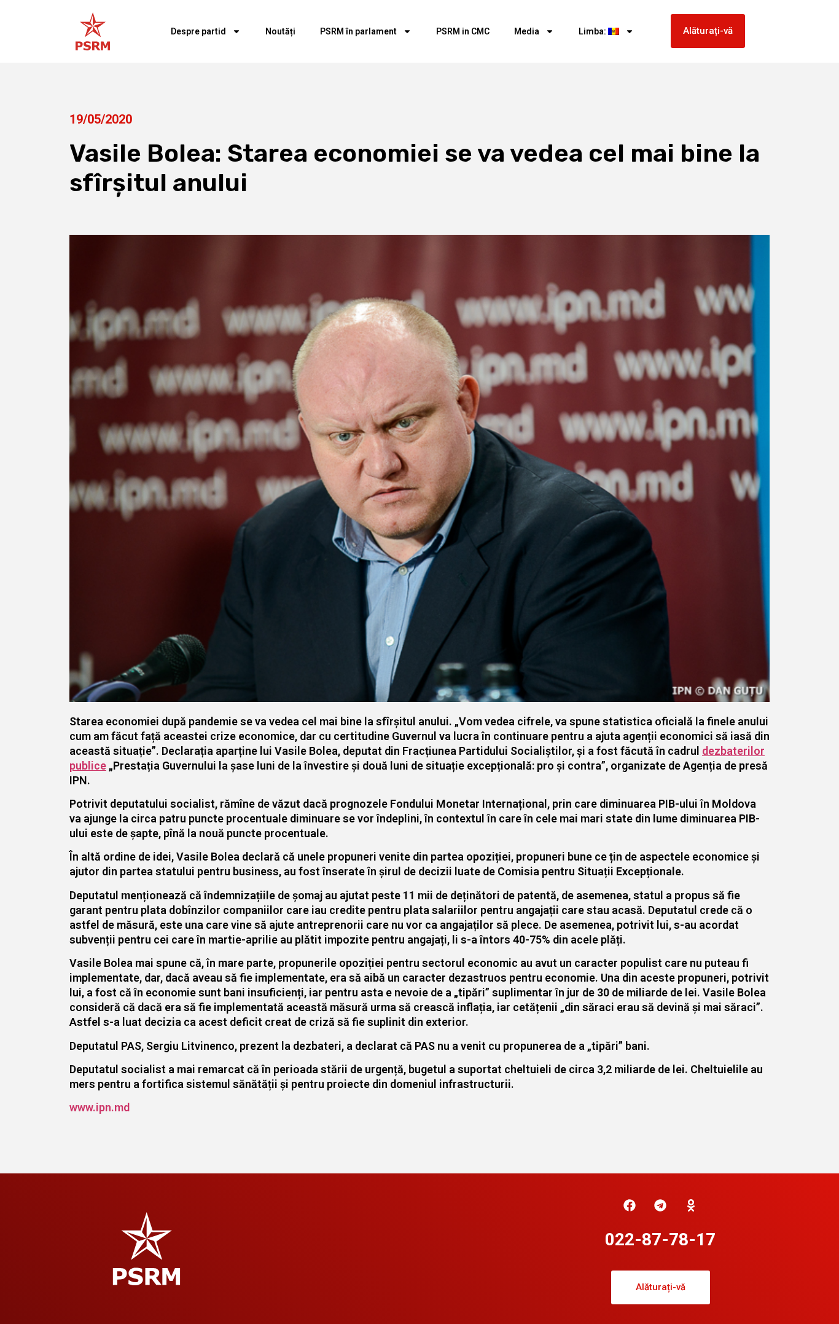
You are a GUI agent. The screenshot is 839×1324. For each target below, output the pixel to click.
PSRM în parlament (358, 31)
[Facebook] (629, 1205)
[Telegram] (660, 1205)
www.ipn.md (99, 1107)
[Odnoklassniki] (691, 1205)
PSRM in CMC (463, 31)
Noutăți (280, 31)
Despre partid (198, 31)
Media (526, 31)
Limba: (593, 31)
